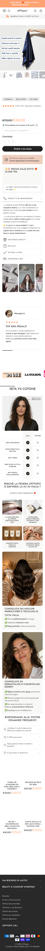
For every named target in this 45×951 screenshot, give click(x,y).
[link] (12, 375)
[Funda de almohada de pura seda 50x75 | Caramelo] (12, 769)
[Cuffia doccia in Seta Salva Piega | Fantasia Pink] (33, 809)
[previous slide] (4, 277)
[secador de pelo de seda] (33, 769)
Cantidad (7, 136)
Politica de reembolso (11, 915)
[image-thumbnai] (3, 74)
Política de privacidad (11, 904)
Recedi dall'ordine (9, 919)
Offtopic (26, 944)
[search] (9, 10)
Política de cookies (10, 911)
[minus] (4, 141)
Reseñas (5, 896)
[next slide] (40, 277)
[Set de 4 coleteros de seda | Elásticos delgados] (12, 809)
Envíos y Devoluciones (11, 900)
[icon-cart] (40, 10)
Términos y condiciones (12, 907)
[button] (22, 149)
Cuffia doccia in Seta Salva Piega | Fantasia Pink (33, 824)
